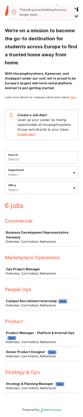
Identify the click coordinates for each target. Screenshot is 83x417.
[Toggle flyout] (74, 173)
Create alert (26, 134)
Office (12, 185)
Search (13, 154)
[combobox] (8, 174)
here (73, 97)
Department (16, 170)
